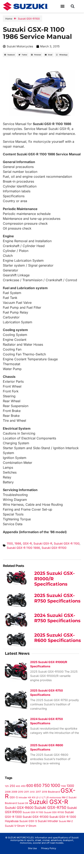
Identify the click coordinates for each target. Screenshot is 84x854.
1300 (70, 786)
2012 (32, 792)
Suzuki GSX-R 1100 (67, 543)
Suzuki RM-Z (66, 821)
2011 (26, 791)
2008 (8, 791)
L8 (47, 797)
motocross (55, 797)
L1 (40, 797)
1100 (10, 543)
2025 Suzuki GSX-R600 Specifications (57, 637)
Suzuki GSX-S (28, 821)
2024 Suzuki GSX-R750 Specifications (57, 618)
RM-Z (65, 797)
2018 (44, 791)
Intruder (23, 797)
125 (7, 786)
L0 (37, 797)
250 (12, 786)
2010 (20, 791)
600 (29, 785)
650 (37, 785)
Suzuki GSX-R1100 (29, 18)
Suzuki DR (23, 803)
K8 (29, 797)
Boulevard (54, 791)
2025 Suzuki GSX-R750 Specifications (57, 598)
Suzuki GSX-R (42, 543)
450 (23, 786)
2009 (14, 791)
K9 (33, 797)
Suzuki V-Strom (15, 825)
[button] (62, 6)
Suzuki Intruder (48, 821)
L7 (43, 797)
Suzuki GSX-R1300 (36, 816)
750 (46, 785)
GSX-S (14, 797)
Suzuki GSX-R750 (50, 807)
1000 (55, 785)
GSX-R (27, 543)
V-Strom (31, 825)
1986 (17, 543)
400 (18, 786)
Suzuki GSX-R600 (19, 808)
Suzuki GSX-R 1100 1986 (23, 547)
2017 (38, 791)
